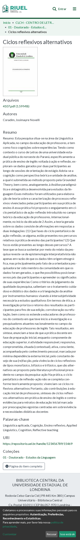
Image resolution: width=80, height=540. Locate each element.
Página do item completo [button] (25, 466)
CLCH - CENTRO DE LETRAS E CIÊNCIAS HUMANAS (35, 22)
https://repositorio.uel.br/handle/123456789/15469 (37, 443)
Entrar (62, 9)
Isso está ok (67, 534)
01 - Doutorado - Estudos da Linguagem (27, 27)
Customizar (10, 534)
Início (6, 22)
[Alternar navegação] (74, 9)
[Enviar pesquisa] (54, 9)
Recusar (52, 534)
